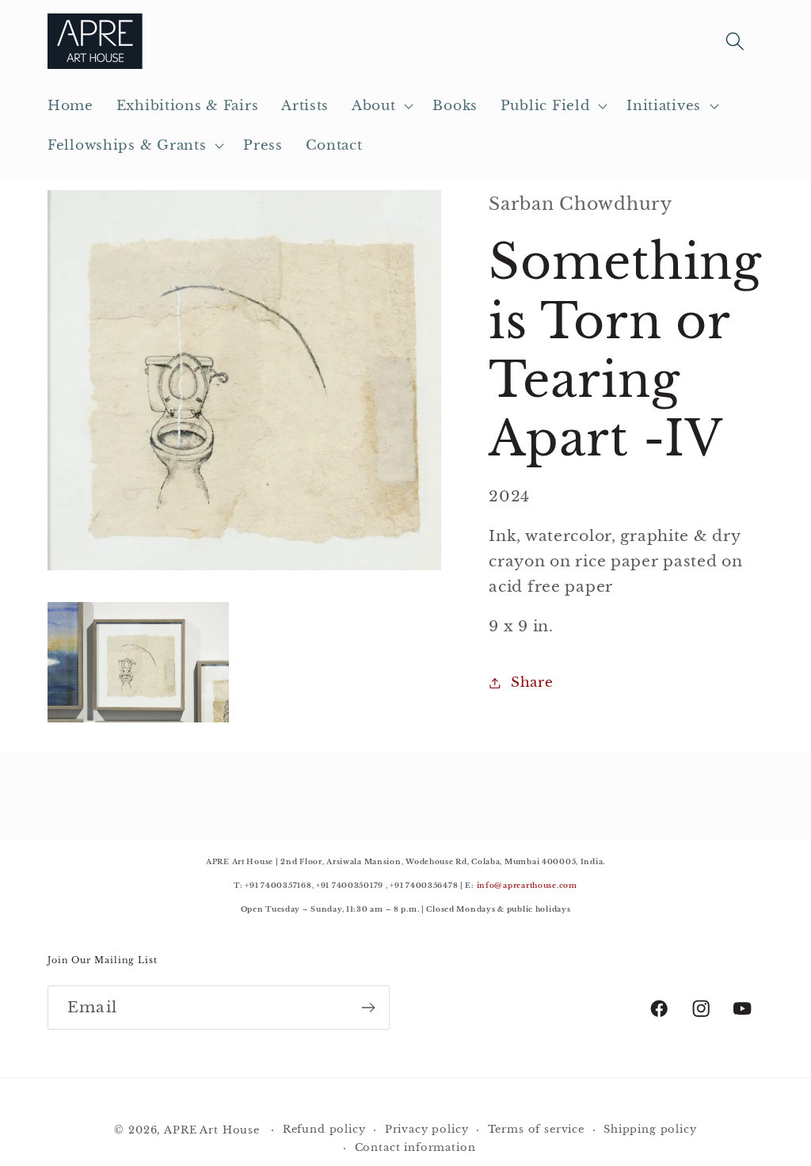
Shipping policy (650, 1129)
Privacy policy (427, 1129)
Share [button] (532, 682)
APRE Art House (212, 1130)
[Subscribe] (368, 1007)
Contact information (415, 1147)
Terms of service (536, 1129)
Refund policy (324, 1129)
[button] (381, 106)
